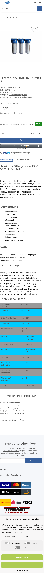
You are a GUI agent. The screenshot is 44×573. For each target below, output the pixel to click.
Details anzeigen (22, 570)
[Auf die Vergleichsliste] (31, 29)
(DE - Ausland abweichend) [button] (24, 124)
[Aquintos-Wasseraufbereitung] (7, 2)
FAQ (39, 124)
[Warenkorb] (39, 2)
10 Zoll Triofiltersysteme (18, 95)
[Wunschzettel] (35, 2)
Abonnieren (33, 461)
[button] (31, 2)
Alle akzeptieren (22, 557)
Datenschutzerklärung (11, 451)
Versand (19, 113)
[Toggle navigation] (1, 1)
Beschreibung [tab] (6, 160)
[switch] (7, 543)
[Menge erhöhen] (39, 133)
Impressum (23, 536)
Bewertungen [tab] (23, 160)
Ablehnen (22, 565)
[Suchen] (39, 8)
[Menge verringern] (2, 133)
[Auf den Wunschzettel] (37, 29)
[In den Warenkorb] (2, 24)
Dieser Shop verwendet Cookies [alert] (22, 519)
